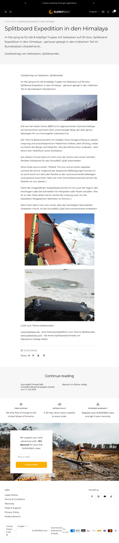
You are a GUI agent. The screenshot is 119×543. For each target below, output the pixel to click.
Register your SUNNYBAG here (98, 412)
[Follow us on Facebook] (92, 496)
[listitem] (29, 356)
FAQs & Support (13, 508)
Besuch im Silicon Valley (74, 384)
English (93, 12)
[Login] (108, 12)
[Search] (11, 12)
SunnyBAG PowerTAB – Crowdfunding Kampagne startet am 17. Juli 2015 (38, 387)
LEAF (64, 160)
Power (50, 188)
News (14, 21)
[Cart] (113, 12)
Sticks (57, 188)
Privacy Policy (12, 512)
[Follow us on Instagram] (98, 496)
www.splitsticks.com (31, 335)
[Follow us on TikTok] (111, 496)
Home (7, 21)
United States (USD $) (9, 530)
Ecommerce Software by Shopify (56, 531)
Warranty (9, 503)
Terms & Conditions (15, 499)
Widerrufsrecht (12, 516)
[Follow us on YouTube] (105, 496)
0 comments (30, 350)
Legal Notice (11, 495)
